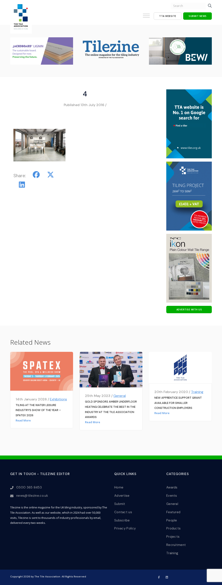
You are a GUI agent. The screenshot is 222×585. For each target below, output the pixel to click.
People (171, 520)
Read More (23, 420)
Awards (172, 487)
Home (118, 487)
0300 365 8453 (29, 487)
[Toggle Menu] (146, 17)
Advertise (122, 495)
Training (197, 392)
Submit (119, 504)
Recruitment (176, 545)
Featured (173, 512)
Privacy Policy (125, 528)
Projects (173, 536)
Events (171, 495)
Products (173, 528)
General (119, 395)
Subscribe (122, 520)
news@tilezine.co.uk (32, 495)
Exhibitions (58, 399)
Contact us (123, 512)
